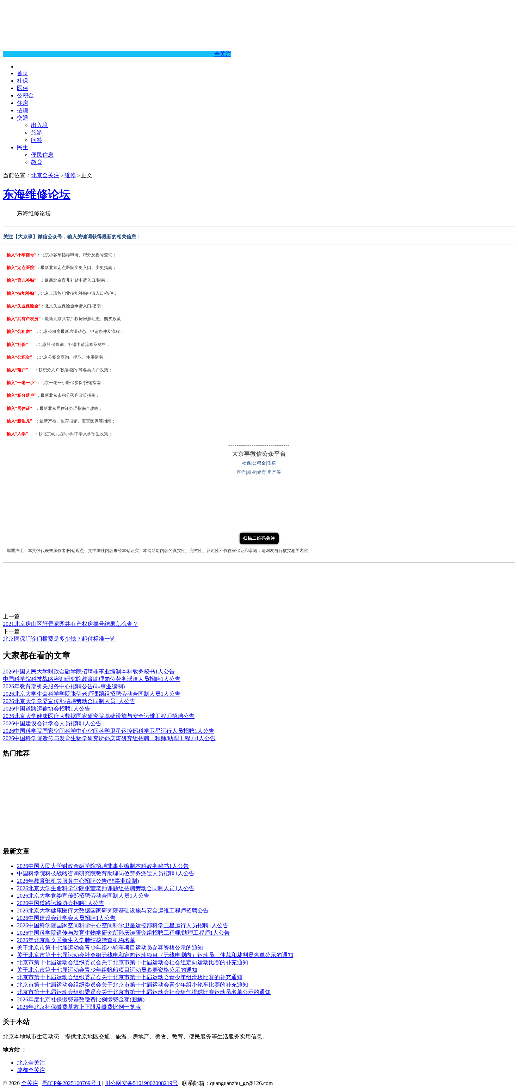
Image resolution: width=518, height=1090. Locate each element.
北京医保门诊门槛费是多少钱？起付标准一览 (59, 639)
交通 (22, 118)
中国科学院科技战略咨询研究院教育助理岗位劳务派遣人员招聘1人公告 (91, 679)
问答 (36, 140)
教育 (36, 162)
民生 (22, 147)
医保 (22, 88)
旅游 (36, 133)
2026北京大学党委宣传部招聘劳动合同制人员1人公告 (69, 701)
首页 (22, 73)
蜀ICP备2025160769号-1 (71, 1083)
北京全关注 (45, 175)
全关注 (222, 54)
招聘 (22, 110)
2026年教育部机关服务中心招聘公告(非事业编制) (64, 686)
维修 (70, 175)
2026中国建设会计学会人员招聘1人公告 (52, 723)
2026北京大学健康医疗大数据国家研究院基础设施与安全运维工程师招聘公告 (99, 716)
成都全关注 (31, 1070)
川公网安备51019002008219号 (141, 1083)
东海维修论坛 (36, 194)
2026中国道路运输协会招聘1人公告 (46, 709)
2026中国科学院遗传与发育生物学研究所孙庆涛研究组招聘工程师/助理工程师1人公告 (109, 738)
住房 (22, 103)
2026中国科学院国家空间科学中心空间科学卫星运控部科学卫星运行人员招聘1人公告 (108, 731)
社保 (22, 81)
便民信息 (42, 155)
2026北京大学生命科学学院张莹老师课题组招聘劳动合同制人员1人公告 (91, 694)
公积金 (25, 95)
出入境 (39, 125)
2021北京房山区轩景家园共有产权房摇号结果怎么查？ (70, 624)
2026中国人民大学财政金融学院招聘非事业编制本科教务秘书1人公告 (89, 672)
